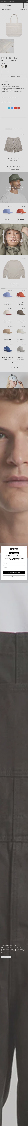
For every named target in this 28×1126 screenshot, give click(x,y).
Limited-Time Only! (14, 553)
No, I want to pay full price (14, 577)
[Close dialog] (25, 547)
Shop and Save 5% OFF (14, 572)
